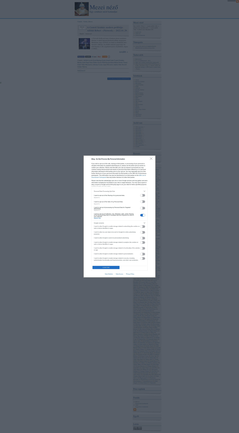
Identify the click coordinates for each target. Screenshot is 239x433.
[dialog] (119, 216)
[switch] (142, 195)
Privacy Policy (130, 274)
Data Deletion (109, 274)
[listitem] (119, 191)
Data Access (119, 274)
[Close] (152, 159)
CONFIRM (106, 267)
